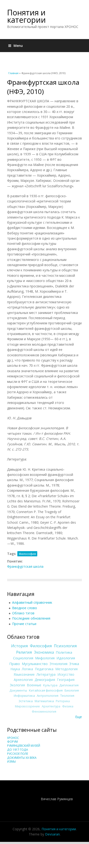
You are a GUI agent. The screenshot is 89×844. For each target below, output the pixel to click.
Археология (23, 679)
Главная (13, 73)
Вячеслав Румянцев (57, 799)
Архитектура (51, 706)
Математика (44, 701)
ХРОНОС (13, 738)
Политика (64, 652)
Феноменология (44, 712)
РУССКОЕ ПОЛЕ (17, 754)
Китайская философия (46, 690)
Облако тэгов (23, 613)
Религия (24, 652)
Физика (67, 706)
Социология (23, 658)
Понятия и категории (26, 16)
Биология (72, 690)
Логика (27, 669)
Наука (15, 669)
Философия (27, 554)
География (66, 679)
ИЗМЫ (11, 761)
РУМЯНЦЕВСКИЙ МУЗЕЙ (23, 746)
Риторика (63, 701)
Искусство (65, 674)
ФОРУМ (12, 742)
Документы (18, 690)
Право (14, 663)
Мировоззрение (27, 706)
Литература (46, 674)
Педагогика (44, 669)
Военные (34, 685)
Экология (17, 685)
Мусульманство (35, 663)
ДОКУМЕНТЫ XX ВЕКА (22, 758)
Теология (67, 695)
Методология (66, 669)
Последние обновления (31, 618)
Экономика (44, 652)
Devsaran (52, 834)
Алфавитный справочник (32, 602)
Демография (45, 679)
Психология (65, 645)
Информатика (24, 695)
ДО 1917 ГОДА (17, 750)
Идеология (65, 658)
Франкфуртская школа (25, 566)
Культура (50, 685)
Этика (74, 663)
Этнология (58, 663)
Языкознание (24, 674)
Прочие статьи (24, 623)
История (19, 645)
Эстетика (26, 701)
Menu (18, 45)
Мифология (45, 658)
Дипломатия (69, 685)
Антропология (47, 695)
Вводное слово (24, 608)
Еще (78, 716)
